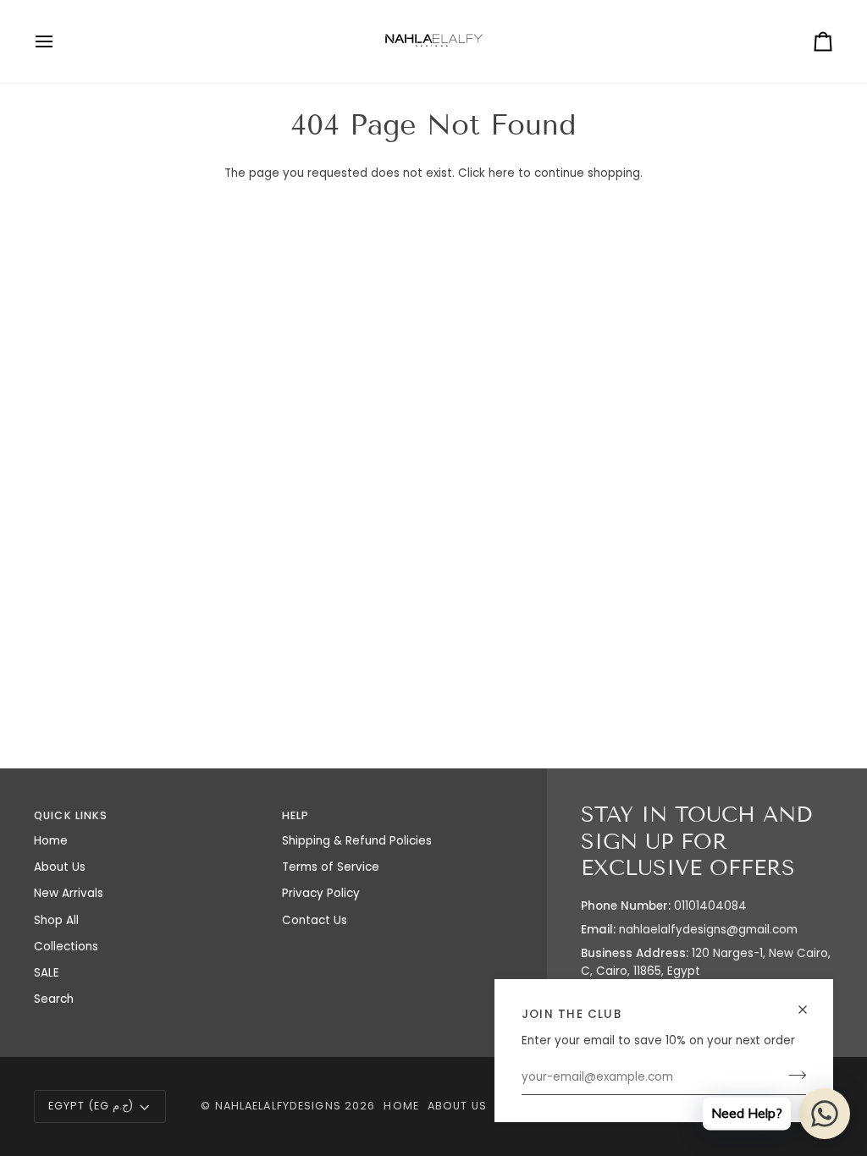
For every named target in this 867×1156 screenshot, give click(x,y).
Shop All (56, 920)
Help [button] (296, 815)
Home (51, 841)
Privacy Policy (321, 893)
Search (54, 999)
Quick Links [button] (71, 815)
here (502, 173)
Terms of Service (330, 867)
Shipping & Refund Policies (357, 841)
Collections (66, 947)
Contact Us (314, 920)
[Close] (810, 1009)
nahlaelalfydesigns (278, 1105)
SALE (46, 973)
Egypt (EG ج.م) (91, 1105)
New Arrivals (68, 893)
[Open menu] (59, 41)
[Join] (792, 1075)
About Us (60, 867)
